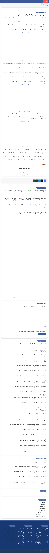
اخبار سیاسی (39, 12)
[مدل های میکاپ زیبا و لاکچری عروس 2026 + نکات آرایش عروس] (43, 404)
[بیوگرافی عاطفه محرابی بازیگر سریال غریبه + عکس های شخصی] (43, 462)
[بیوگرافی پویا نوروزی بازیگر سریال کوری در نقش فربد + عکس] (43, 441)
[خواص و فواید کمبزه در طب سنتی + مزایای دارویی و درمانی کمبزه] (43, 468)
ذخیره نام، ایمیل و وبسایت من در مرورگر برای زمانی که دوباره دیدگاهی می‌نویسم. (32, 331)
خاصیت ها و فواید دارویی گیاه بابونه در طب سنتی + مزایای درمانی (27, 365)
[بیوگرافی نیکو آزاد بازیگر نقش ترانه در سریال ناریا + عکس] (43, 478)
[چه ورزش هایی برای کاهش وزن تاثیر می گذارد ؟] (45, 537)
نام (45, 321)
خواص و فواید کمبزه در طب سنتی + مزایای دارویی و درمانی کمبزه (27, 466)
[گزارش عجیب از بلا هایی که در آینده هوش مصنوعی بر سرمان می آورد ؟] (24, 207)
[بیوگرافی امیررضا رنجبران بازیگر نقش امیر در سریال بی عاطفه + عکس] (43, 377)
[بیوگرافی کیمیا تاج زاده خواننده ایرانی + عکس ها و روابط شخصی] (43, 415)
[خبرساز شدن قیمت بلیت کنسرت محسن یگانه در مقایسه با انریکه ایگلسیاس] (9, 248)
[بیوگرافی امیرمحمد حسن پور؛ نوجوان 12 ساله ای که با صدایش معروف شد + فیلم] (43, 426)
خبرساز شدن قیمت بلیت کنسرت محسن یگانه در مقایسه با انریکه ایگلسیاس (10, 295)
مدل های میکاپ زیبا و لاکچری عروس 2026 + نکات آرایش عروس (27, 402)
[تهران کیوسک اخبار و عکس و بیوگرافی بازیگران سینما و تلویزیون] (42, 4)
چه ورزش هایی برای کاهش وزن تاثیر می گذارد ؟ (38, 536)
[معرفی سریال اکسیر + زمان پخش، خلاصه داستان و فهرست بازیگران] (43, 399)
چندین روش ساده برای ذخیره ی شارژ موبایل (31, 434)
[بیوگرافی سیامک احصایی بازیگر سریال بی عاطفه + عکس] (43, 361)
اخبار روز (39, 9)
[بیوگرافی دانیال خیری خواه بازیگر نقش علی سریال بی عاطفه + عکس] (43, 388)
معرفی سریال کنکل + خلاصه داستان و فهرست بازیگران (29, 343)
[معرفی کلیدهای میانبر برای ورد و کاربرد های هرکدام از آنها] (28, 543)
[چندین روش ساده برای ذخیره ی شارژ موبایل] (43, 436)
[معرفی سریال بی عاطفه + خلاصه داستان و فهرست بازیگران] (43, 420)
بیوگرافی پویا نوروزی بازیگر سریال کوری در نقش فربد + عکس (28, 440)
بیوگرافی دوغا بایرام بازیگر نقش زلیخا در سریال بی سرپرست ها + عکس (26, 471)
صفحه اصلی (44, 9)
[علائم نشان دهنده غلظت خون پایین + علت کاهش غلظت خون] (45, 543)
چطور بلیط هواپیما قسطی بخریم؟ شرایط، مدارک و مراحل (28, 370)
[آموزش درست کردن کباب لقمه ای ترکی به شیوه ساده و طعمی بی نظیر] (43, 409)
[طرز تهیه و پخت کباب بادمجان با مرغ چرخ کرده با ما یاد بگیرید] (43, 431)
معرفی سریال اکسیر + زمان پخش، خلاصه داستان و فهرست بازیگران (26, 397)
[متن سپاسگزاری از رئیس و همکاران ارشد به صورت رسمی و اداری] (43, 350)
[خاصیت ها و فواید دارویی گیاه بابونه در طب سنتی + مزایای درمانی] (43, 367)
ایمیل (45, 326)
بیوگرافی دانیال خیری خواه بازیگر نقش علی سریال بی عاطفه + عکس (26, 386)
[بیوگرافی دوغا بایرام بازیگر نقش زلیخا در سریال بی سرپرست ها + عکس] (43, 473)
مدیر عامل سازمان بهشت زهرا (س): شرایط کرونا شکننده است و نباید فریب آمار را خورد (39, 213)
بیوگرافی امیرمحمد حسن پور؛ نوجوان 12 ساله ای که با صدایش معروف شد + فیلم (24, 424)
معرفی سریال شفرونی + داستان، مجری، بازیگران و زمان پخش (27, 354)
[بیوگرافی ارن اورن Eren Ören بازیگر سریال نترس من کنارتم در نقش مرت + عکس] (43, 483)
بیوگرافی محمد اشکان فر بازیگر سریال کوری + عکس (29, 445)
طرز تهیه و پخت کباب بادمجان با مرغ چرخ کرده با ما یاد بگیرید (28, 429)
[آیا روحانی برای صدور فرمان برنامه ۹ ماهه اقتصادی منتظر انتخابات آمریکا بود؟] (24, 193)
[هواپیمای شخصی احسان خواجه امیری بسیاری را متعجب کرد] (39, 193)
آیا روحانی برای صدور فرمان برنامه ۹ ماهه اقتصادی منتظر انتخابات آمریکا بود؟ (24, 199)
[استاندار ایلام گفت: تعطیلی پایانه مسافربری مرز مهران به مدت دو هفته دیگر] (9, 193)
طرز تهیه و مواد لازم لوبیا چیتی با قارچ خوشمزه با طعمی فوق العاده (27, 381)
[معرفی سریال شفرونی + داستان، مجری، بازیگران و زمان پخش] (43, 356)
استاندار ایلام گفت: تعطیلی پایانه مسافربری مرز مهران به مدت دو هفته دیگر (10, 199)
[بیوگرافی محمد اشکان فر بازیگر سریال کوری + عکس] (43, 447)
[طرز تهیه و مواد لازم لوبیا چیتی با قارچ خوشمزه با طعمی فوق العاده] (43, 382)
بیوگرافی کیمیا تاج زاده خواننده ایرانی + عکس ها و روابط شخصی (27, 413)
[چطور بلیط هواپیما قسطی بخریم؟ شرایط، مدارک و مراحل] (43, 372)
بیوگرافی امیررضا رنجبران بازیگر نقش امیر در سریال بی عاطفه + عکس (26, 375)
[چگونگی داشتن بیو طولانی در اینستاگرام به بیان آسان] (43, 393)
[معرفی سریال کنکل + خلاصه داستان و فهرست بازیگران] (43, 345)
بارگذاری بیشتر (24, 451)
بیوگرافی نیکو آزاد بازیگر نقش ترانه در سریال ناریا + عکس (28, 476)
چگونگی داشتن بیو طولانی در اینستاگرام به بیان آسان (29, 391)
